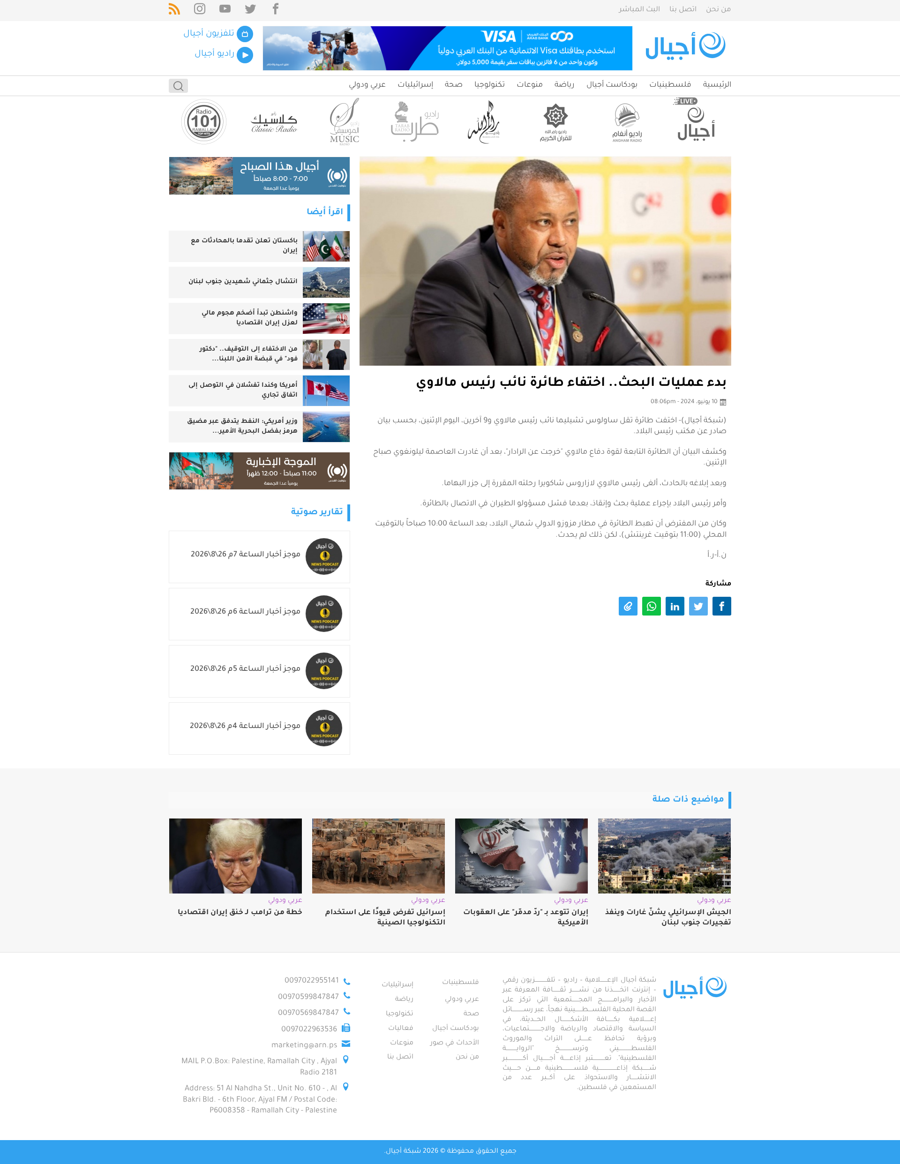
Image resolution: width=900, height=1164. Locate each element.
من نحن (718, 10)
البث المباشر (639, 10)
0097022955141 (312, 981)
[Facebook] (275, 10)
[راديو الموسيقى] (344, 121)
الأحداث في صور (454, 1043)
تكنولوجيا (489, 85)
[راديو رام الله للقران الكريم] (555, 121)
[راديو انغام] (626, 121)
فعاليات (400, 1029)
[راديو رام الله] (485, 121)
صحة (454, 85)
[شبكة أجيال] (687, 48)
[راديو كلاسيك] (274, 121)
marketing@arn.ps (304, 1046)
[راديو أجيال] (696, 121)
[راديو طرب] (415, 121)
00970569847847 (308, 1013)
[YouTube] (225, 10)
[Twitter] (250, 10)
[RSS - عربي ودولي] (174, 10)
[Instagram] (199, 10)
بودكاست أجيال (612, 85)
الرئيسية (717, 85)
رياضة (565, 85)
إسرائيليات (415, 85)
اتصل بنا (683, 10)
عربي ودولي (367, 85)
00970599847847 (308, 997)
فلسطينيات (670, 85)
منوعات (530, 85)
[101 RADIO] (204, 121)
